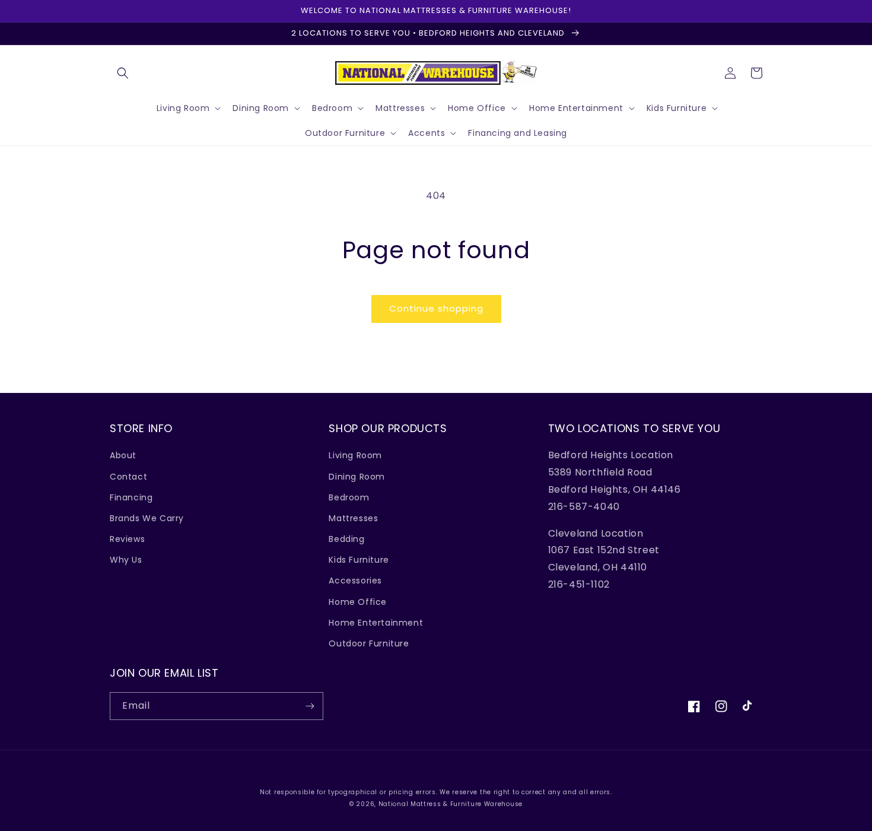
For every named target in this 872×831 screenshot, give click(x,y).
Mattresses (353, 518)
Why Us (126, 560)
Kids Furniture (359, 560)
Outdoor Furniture (369, 643)
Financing (131, 497)
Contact (128, 477)
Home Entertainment (376, 623)
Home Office (358, 602)
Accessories (355, 580)
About (123, 455)
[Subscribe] (310, 706)
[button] (123, 73)
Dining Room (357, 477)
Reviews (127, 539)
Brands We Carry (147, 518)
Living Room (355, 455)
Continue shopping (436, 308)
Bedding (346, 539)
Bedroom (349, 497)
